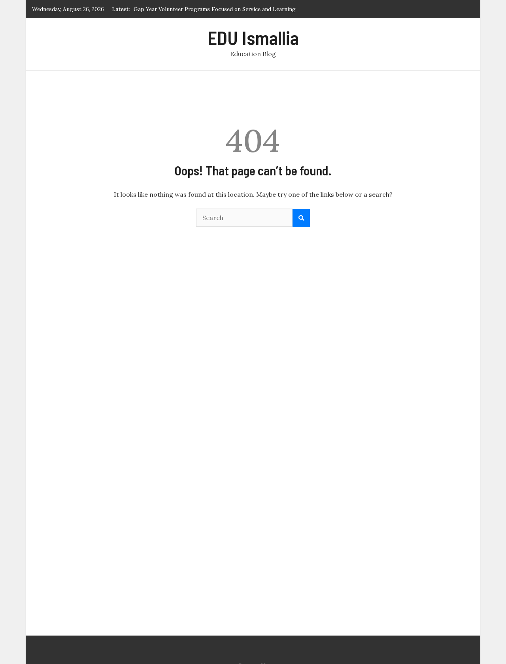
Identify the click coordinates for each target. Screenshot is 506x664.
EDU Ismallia (253, 37)
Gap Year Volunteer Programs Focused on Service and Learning (215, 9)
